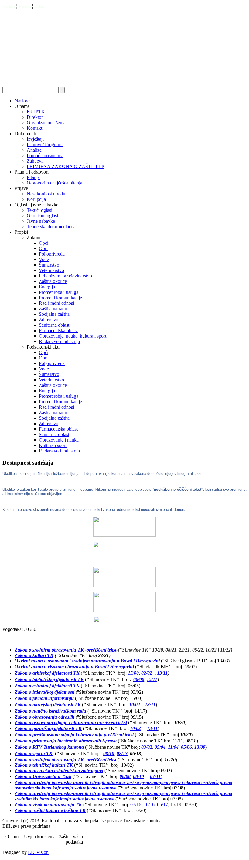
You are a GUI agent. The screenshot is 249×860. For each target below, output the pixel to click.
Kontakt (9, 6)
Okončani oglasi (42, 215)
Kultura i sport (53, 445)
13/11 (162, 673)
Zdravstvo (48, 319)
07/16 (135, 804)
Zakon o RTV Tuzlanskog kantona (49, 747)
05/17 (162, 804)
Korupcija (36, 199)
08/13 (122, 753)
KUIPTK (36, 111)
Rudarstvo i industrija (59, 341)
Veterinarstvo (51, 270)
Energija (47, 286)
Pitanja (33, 177)
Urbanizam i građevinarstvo (65, 275)
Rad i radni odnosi (56, 303)
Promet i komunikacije (60, 297)
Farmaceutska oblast (58, 330)
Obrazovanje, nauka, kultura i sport (72, 336)
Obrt (43, 248)
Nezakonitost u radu (46, 193)
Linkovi (40, 6)
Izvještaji (35, 139)
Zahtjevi (35, 160)
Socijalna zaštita (54, 314)
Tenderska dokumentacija (51, 226)
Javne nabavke (41, 221)
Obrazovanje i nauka (59, 439)
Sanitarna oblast (54, 325)
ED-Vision (38, 852)
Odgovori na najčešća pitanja (54, 182)
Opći (43, 243)
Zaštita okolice (53, 281)
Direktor (35, 117)
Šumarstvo (49, 264)
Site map (25, 6)
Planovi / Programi (45, 144)
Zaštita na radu (53, 308)
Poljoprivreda (52, 253)
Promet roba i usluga (58, 292)
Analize (34, 150)
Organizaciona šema (46, 122)
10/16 (149, 804)
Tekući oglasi (39, 210)
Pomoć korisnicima (45, 155)
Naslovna (24, 100)
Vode (44, 259)
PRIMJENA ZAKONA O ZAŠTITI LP (65, 166)
